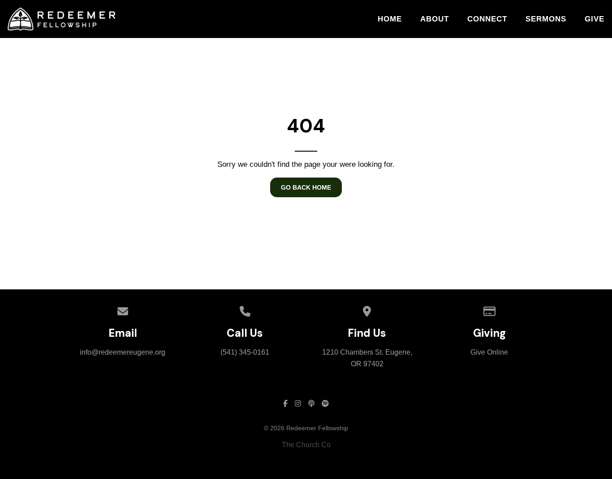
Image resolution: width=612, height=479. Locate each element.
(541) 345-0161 (244, 352)
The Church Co (306, 445)
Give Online (489, 352)
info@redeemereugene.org (122, 352)
